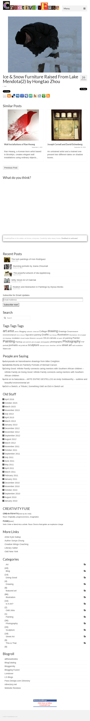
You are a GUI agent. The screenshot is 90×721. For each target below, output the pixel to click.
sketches (53, 345)
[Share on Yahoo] (35, 96)
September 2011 (12, 454)
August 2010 (10, 497)
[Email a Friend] (5, 96)
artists (17, 331)
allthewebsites (11, 659)
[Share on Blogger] (9, 96)
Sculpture (10, 630)
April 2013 (9, 417)
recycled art (22, 345)
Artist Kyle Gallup (13, 537)
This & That (11, 643)
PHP (82, 342)
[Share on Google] (22, 96)
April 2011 (9, 468)
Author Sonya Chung (14, 540)
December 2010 (12, 483)
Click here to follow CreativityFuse (45, 704)
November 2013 (12, 410)
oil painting (67, 338)
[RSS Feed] (48, 96)
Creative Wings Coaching (16, 544)
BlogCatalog (10, 662)
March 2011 (10, 472)
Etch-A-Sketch (21, 335)
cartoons (29, 331)
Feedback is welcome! (70, 238)
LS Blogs (9, 677)
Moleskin (33, 338)
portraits (13, 345)
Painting (9, 341)
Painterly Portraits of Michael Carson (40, 365)
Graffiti (45, 334)
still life (58, 345)
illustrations (73, 335)
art (5, 331)
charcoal (36, 331)
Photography (72, 341)
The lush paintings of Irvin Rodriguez (28, 259)
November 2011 (12, 446)
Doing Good (11, 577)
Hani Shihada (53, 335)
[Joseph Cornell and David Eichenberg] (66, 125)
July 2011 (9, 457)
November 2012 (12, 432)
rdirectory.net (11, 684)
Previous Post (10, 168)
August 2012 (10, 439)
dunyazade (10, 361)
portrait (5, 345)
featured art (11, 591)
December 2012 (12, 428)
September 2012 (12, 435)
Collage (43, 331)
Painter (76, 338)
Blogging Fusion (12, 670)
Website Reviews (13, 688)
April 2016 (9, 399)
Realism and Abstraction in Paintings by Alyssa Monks (38, 287)
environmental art (9, 335)
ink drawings (7, 338)
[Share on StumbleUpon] (31, 96)
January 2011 (11, 479)
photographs (56, 342)
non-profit (39, 338)
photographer (45, 342)
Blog (8, 571)
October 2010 (11, 490)
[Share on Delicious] (13, 96)
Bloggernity (10, 666)
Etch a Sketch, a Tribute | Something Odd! (24, 386)
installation (16, 338)
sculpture (33, 345)
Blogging (22, 331)
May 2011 (9, 464)
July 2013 (9, 414)
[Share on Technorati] (44, 96)
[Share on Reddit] (39, 96)
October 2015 (11, 403)
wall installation (77, 345)
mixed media (24, 338)
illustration (63, 334)
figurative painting (33, 335)
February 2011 (11, 475)
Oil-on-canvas (49, 338)
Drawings (62, 331)
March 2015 (10, 406)
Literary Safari (11, 548)
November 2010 (12, 486)
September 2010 (12, 493)
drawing (53, 331)
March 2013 (10, 421)
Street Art (10, 636)
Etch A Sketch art (55, 386)
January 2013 (11, 425)
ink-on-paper (82, 335)
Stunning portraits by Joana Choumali (30, 266)
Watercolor (7, 349)
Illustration (10, 597)
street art (67, 345)
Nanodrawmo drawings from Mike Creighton (39, 361)
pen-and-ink (27, 342)
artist (10, 331)
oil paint (59, 338)
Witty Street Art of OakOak (23, 280)
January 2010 (11, 501)
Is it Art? (9, 604)
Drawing (9, 584)
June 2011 (9, 461)
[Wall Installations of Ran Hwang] (23, 125)
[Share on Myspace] (26, 96)
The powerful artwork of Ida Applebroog (31, 273)
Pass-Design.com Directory (17, 681)
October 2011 (11, 450)
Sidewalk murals (44, 345)
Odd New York (11, 551)
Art (7, 564)
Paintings (18, 342)
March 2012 (10, 443)
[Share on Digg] (18, 96)
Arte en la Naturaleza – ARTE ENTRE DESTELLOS (29, 379)
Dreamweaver (72, 331)
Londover (9, 673)
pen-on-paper (36, 342)
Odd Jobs (10, 610)
